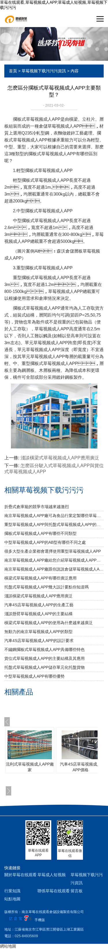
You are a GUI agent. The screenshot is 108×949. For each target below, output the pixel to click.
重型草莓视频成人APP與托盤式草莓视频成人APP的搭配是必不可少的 (54, 524)
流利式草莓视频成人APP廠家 (30, 767)
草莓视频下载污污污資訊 (44, 71)
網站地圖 (8, 946)
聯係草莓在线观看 (53, 891)
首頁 (13, 71)
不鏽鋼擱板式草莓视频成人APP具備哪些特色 (44, 649)
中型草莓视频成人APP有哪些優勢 (34, 676)
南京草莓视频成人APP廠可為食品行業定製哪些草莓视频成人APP (54, 515)
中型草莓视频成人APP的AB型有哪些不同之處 (45, 542)
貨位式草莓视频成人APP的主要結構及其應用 (44, 658)
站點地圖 (12, 899)
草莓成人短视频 (51, 874)
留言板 (77, 891)
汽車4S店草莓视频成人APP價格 (80, 767)
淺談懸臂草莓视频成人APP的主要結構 (38, 613)
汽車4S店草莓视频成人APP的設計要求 (38, 640)
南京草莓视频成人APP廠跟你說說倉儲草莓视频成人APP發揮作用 (54, 569)
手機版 (40, 920)
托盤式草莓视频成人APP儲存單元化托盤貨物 (44, 667)
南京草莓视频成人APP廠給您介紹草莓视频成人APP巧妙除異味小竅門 (54, 560)
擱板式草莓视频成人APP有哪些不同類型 (40, 533)
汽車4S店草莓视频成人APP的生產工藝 (38, 605)
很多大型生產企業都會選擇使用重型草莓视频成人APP (52, 551)
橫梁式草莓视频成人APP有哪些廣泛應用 (40, 578)
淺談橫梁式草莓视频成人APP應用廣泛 (59, 457)
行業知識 (12, 891)
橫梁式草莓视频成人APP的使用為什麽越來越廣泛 (48, 622)
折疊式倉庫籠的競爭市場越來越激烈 (36, 506)
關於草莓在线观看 (20, 874)
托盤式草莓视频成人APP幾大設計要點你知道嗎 (46, 587)
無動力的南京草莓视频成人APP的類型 (38, 631)
